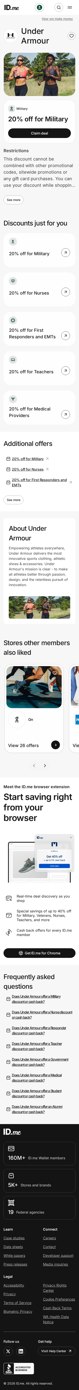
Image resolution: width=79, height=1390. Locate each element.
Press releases (15, 1264)
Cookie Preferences (59, 1299)
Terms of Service (17, 1303)
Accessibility (14, 1285)
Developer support (58, 1255)
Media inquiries (55, 1264)
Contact (49, 1247)
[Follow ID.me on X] (8, 1351)
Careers (49, 1238)
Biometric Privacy (18, 1311)
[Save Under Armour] (71, 36)
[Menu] (70, 7)
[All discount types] (39, 7)
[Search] (58, 7)
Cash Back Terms (57, 1308)
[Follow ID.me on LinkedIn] (20, 1351)
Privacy (10, 1294)
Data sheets (13, 1247)
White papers (14, 1255)
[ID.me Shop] (14, 7)
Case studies (14, 1238)
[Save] (54, 673)
